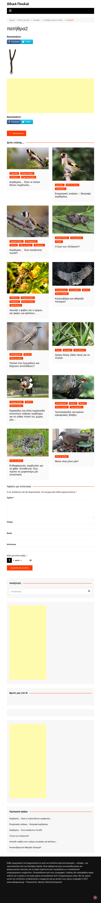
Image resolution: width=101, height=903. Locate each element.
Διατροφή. (14, 173)
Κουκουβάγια (75, 290)
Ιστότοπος (11, 544)
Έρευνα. (73, 403)
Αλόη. (58, 350)
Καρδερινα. (15, 177)
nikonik (41, 882)
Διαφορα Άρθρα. (27, 173)
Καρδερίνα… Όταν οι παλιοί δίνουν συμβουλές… (30, 819)
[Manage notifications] (95, 898)
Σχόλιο (10, 498)
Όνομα (10, 522)
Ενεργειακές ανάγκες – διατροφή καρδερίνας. (28, 824)
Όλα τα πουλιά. (72, 185)
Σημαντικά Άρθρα (28, 177)
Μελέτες (14, 245)
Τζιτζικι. (59, 242)
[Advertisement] (50, 95)
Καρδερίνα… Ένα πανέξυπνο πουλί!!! (25, 830)
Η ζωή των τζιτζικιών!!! (67, 246)
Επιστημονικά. (31, 241)
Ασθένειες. (14, 298)
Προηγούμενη (18, 133)
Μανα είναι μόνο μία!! (67, 461)
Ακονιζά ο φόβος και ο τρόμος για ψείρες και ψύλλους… (33, 842)
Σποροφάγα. (60, 189)
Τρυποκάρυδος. (76, 407)
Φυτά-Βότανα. (16, 305)
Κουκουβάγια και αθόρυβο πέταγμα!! (25, 847)
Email (9, 533)
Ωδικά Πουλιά (18, 4)
